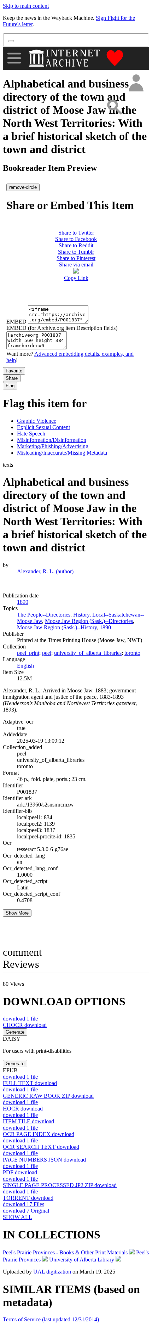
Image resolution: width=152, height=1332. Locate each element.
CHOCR (25, 1025)
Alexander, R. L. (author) (45, 571)
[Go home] (65, 58)
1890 (105, 627)
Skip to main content (26, 6)
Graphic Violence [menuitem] (36, 421)
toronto (132, 653)
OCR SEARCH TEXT (41, 1147)
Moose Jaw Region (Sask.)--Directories (89, 621)
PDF (20, 1172)
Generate (15, 1032)
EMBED (16, 322)
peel (46, 653)
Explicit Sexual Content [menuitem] (43, 427)
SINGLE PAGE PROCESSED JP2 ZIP (60, 1185)
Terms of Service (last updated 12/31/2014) (51, 1319)
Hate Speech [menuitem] (31, 434)
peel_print (28, 653)
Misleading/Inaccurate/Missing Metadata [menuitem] (62, 453)
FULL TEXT (30, 1083)
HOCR (23, 1109)
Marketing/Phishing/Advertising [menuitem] (52, 446)
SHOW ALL (17, 1217)
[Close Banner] (11, 41)
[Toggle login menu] (135, 83)
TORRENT (28, 1198)
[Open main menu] (14, 58)
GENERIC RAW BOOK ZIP (48, 1096)
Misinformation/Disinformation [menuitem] (51, 440)
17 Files (23, 1204)
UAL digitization (52, 1272)
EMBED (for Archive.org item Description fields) (61, 328)
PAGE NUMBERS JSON (44, 1160)
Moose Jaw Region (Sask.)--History (57, 627)
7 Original (26, 1211)
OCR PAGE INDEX (38, 1134)
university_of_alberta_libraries (88, 653)
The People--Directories (43, 615)
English (25, 666)
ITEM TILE (28, 1121)
